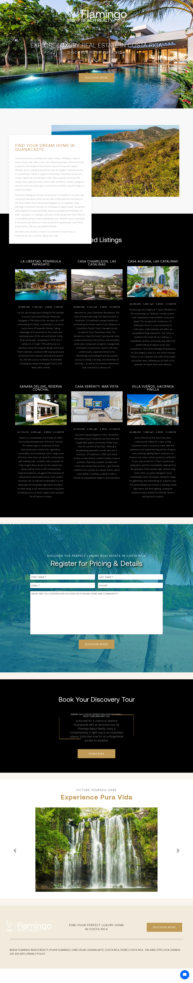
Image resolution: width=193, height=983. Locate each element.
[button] (184, 974)
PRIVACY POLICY (36, 954)
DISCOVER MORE (96, 77)
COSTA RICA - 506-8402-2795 (145, 950)
